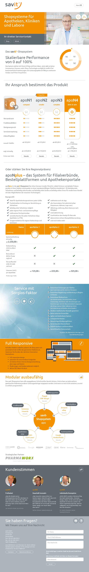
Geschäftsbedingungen (76, 334)
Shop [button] (7, 41)
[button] (44, 397)
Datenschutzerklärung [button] (25, 552)
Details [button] (26, 156)
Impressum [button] (11, 552)
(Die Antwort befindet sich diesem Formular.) (63, 553)
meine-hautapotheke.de (68, 511)
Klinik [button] (17, 41)
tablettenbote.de (47, 510)
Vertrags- (78, 332)
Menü (78, 5)
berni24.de (20, 508)
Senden (51, 564)
